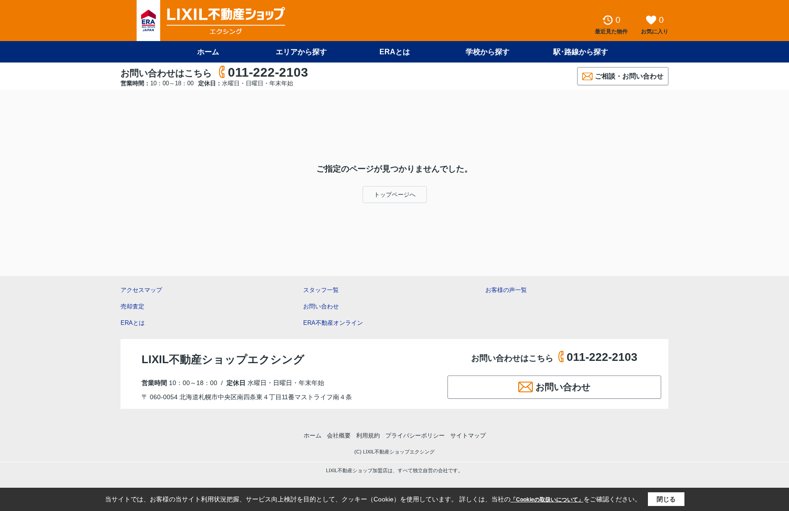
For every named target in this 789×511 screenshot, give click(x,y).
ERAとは (394, 52)
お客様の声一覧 (506, 290)
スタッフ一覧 (321, 290)
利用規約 (368, 435)
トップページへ (395, 194)
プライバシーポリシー (415, 435)
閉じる (666, 499)
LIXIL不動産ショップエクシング (223, 359)
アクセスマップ (141, 290)
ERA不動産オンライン (333, 322)
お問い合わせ (321, 306)
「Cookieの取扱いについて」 (547, 499)
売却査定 (132, 306)
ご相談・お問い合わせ (629, 76)
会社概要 (339, 435)
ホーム (208, 52)
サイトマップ (468, 435)
